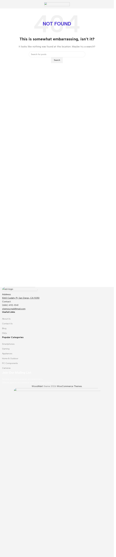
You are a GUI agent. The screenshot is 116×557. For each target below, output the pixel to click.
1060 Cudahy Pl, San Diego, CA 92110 (20, 298)
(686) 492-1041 (10, 305)
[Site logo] (57, 4)
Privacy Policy (46, 382)
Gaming (5, 349)
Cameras (6, 368)
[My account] (110, 4)
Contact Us (7, 323)
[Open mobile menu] (3, 4)
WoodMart (37, 386)
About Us (6, 319)
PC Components (10, 363)
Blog (4, 328)
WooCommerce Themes (69, 386)
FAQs (4, 333)
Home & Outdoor (10, 358)
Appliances (7, 353)
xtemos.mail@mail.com (13, 308)
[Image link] (19, 289)
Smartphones (8, 344)
